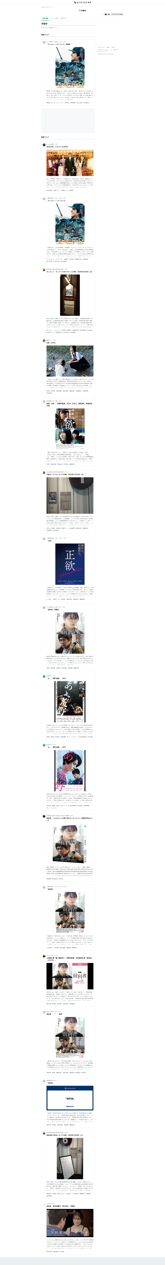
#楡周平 (66, 259)
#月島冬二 (69, 1193)
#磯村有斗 (74, 947)
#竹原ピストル (50, 332)
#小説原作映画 (82, 737)
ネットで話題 (54, 18)
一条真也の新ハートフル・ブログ (54, 198)
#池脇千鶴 (58, 332)
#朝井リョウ (65, 528)
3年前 (66, 472)
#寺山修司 (90, 737)
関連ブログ (64, 18)
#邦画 (52, 737)
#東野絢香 (85, 391)
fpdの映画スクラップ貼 (51, 401)
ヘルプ (111, 49)
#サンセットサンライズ (57, 102)
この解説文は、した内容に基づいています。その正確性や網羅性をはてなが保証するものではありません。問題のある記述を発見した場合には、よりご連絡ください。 (49, 28)
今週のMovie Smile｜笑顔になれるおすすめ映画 (57, 815)
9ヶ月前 (64, 41)
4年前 (63, 607)
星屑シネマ (49, 340)
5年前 (56, 955)
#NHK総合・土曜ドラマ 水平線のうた (57, 190)
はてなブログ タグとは (103, 49)
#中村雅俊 (86, 102)
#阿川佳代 (49, 1251)
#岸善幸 (67, 102)
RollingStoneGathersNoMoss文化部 (54, 269)
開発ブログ (116, 49)
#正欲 (48, 391)
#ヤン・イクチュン (72, 737)
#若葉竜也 (77, 1072)
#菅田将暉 (73, 102)
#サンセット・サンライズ (53, 330)
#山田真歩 (56, 530)
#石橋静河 (72, 1004)
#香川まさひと (61, 1193)
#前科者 (53, 668)
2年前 (64, 198)
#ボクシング (63, 805)
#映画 (48, 102)
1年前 (56, 144)
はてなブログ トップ (47, 7)
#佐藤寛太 (79, 391)
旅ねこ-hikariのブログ (51, 1011)
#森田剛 (70, 668)
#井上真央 (79, 102)
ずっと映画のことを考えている (53, 41)
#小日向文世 (56, 261)
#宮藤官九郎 (78, 259)
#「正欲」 (49, 599)
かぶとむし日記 (50, 955)
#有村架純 (64, 668)
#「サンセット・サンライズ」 (54, 259)
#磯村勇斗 (72, 391)
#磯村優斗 (72, 464)
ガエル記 (48, 1203)
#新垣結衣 (65, 391)
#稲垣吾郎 (59, 391)
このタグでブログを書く (117, 14)
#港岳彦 (58, 528)
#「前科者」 (49, 947)
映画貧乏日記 (49, 1080)
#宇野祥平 (49, 393)
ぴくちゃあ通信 (50, 144)
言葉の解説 (45, 18)
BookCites (48, 675)
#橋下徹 (48, 1004)
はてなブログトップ (102, 51)
